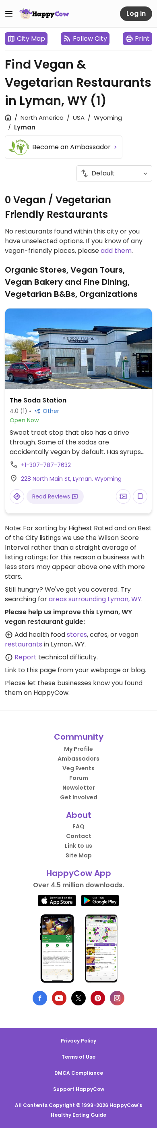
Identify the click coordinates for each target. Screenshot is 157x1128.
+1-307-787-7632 (46, 465)
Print (142, 38)
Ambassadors (78, 759)
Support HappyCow (78, 1089)
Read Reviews (52, 496)
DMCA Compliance (78, 1073)
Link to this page (30, 670)
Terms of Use (78, 1056)
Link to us (78, 846)
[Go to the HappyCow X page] (78, 998)
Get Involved (78, 797)
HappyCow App (78, 873)
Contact (78, 836)
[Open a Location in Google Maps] (17, 496)
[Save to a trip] (123, 496)
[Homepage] (44, 13)
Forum (78, 778)
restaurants (23, 644)
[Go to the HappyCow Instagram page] (117, 998)
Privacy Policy (78, 1040)
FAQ (78, 826)
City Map (31, 38)
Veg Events (78, 768)
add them (116, 250)
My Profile (78, 749)
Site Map (79, 855)
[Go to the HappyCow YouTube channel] (59, 998)
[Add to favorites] (140, 496)
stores (77, 634)
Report (25, 657)
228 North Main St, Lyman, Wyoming (71, 479)
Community (78, 736)
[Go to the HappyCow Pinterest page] (98, 998)
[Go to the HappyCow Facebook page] (40, 998)
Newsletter (78, 788)
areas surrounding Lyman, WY (95, 599)
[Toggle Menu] (9, 14)
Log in (136, 13)
